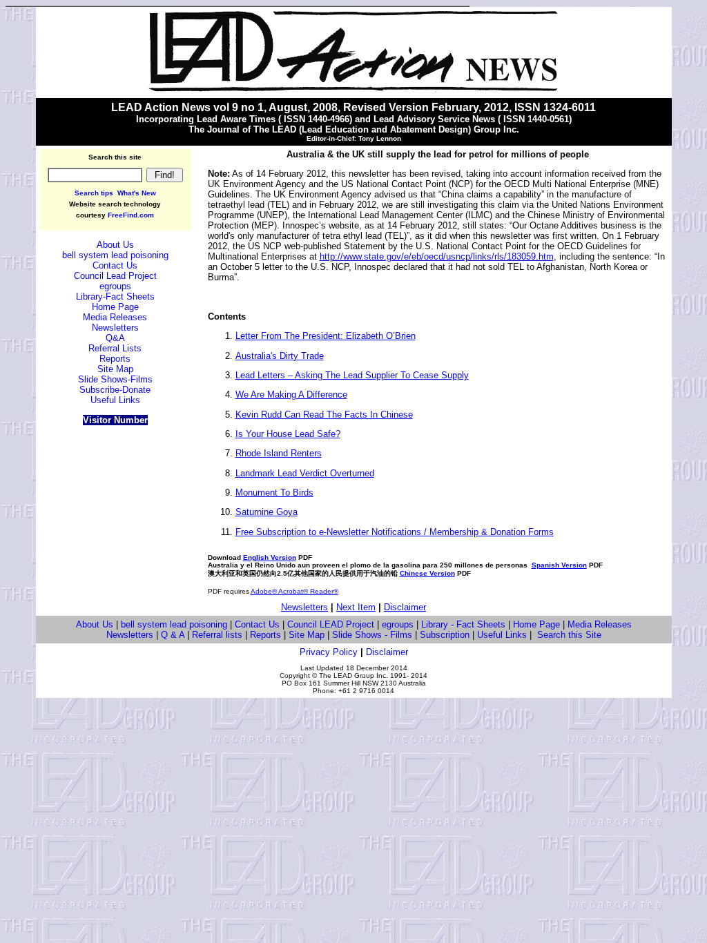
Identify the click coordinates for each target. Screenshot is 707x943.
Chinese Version (427, 573)
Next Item (356, 607)
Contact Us (257, 624)
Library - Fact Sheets (463, 624)
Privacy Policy (329, 652)
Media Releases (600, 624)
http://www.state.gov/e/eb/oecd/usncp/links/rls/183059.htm (437, 256)
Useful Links (502, 635)
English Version (269, 557)
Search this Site (569, 635)
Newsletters (304, 607)
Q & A (172, 635)
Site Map (307, 635)
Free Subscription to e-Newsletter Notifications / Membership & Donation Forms (394, 532)
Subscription (444, 635)
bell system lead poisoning (174, 624)
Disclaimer (405, 607)
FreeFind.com (131, 215)
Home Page (536, 624)
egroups (398, 624)
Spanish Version (559, 565)
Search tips (94, 193)
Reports (265, 635)
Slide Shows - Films (372, 635)
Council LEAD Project (330, 624)
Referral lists (217, 635)
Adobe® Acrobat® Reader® (294, 591)
